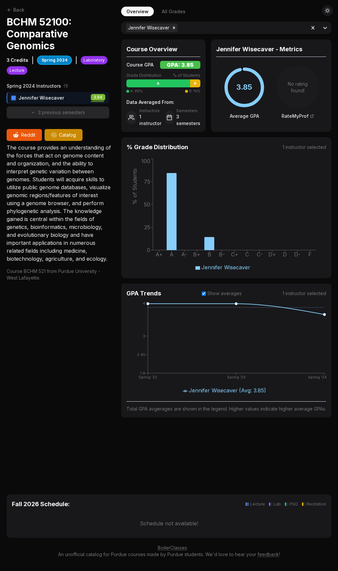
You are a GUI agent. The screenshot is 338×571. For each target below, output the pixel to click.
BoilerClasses (172, 547)
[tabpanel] (226, 250)
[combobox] (180, 28)
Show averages (224, 293)
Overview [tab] (137, 11)
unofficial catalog (83, 554)
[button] (174, 27)
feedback (268, 554)
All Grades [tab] (174, 11)
